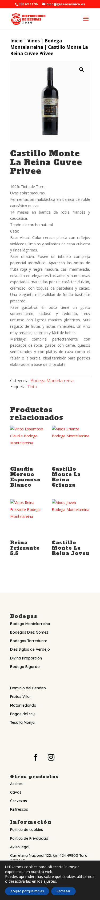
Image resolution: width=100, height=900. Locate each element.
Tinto (32, 387)
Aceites (16, 783)
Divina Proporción (26, 658)
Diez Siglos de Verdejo (30, 649)
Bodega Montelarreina (36, 44)
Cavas (15, 792)
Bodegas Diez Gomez (29, 632)
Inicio (16, 41)
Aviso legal (19, 847)
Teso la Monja (22, 722)
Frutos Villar (20, 696)
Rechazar (63, 891)
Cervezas (18, 800)
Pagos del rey (22, 713)
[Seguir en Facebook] (35, 757)
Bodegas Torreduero (28, 640)
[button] (81, 69)
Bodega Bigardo (25, 666)
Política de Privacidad (29, 838)
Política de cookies (26, 829)
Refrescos (19, 809)
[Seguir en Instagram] (51, 757)
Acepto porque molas (27, 891)
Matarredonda (23, 705)
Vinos (33, 41)
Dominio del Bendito (28, 688)
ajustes (49, 881)
